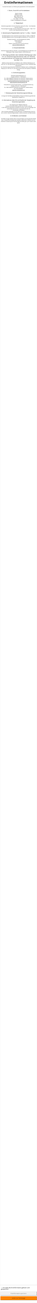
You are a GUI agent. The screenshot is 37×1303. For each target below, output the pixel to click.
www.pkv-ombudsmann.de (18, 90)
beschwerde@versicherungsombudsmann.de (18, 81)
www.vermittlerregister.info (18, 45)
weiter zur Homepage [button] (18, 1298)
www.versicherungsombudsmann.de (18, 82)
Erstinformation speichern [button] (19, 1293)
